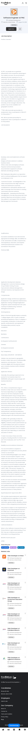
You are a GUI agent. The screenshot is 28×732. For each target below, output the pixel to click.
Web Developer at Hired (15, 556)
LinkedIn (21, 547)
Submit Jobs (4, 701)
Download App (14, 725)
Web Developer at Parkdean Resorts (14, 584)
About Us (3, 708)
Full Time (14, 25)
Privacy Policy (4, 717)
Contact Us (4, 711)
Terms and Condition (6, 714)
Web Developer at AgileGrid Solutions (14, 658)
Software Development (14, 20)
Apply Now (11, 29)
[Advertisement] (14, 56)
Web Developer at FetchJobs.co (14, 644)
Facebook (5, 547)
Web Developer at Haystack (14, 569)
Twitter (14, 547)
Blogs (2, 719)
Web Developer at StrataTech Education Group (15, 599)
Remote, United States (9, 22)
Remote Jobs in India (6, 694)
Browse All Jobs (5, 691)
